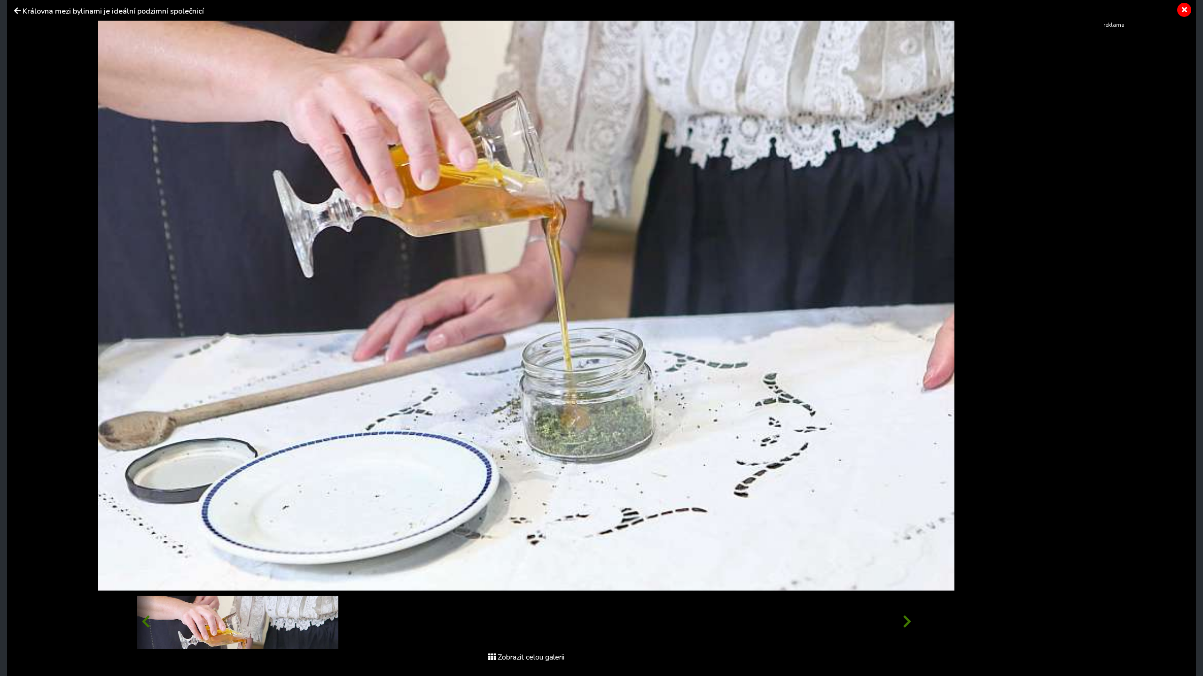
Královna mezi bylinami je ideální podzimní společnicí (113, 11)
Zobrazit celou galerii (531, 657)
